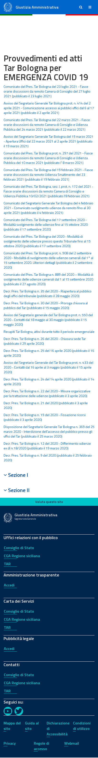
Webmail (71, 743)
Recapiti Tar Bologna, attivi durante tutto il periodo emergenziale (49, 331)
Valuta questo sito (49, 501)
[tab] (49, 475)
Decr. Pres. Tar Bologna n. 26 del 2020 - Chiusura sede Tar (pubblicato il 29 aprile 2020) (45, 341)
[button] (80, 7)
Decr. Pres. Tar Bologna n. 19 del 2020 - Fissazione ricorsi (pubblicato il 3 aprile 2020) (45, 417)
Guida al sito (32, 725)
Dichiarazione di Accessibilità (58, 728)
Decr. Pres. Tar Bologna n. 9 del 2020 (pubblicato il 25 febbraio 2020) (48, 458)
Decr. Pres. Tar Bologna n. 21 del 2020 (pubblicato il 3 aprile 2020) (46, 405)
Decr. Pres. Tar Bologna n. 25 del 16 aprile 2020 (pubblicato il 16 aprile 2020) (49, 353)
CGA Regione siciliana (22, 556)
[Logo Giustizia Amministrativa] (8, 6)
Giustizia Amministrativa (37, 7)
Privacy (10, 743)
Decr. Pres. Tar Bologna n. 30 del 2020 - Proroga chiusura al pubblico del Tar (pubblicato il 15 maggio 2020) (46, 305)
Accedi (9, 585)
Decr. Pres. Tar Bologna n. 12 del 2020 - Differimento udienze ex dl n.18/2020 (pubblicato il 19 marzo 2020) (47, 446)
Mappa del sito (12, 725)
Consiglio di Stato (19, 548)
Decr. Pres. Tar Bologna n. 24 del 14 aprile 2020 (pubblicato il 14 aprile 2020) (49, 381)
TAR (7, 564)
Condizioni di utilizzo (82, 725)
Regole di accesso (41, 746)
